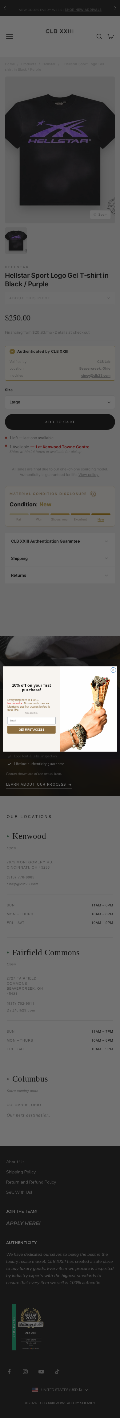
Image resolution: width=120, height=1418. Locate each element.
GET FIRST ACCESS (31, 729)
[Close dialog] (113, 670)
